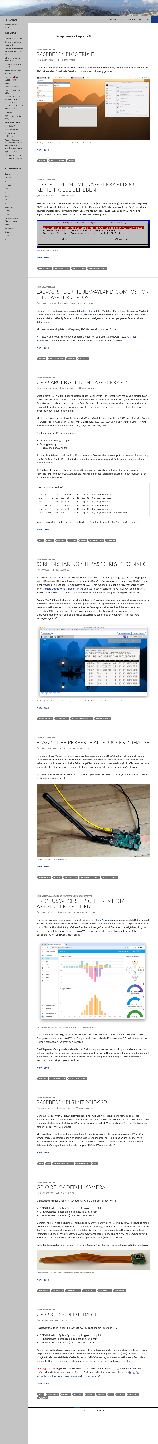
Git (6, 181)
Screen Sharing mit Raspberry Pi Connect (93, 564)
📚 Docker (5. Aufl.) (13, 152)
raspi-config (79, 268)
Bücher (110, 20)
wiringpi (111, 540)
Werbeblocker (109, 877)
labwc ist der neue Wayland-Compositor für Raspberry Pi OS (93, 294)
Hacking (8, 185)
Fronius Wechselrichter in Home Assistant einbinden (82, 903)
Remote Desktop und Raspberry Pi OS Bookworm (69, 588)
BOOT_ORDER (44, 268)
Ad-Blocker (44, 877)
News (7, 214)
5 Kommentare (86, 1108)
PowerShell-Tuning (12, 122)
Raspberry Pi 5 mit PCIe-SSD (72, 1102)
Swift (7, 239)
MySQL (8, 211)
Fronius (42, 1079)
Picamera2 (58, 1291)
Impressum (144, 20)
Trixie (71, 161)
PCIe (41, 1164)
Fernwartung (45, 719)
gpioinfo (78, 1394)
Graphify (8, 112)
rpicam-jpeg (89, 1291)
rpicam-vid (120, 1291)
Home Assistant (103, 919)
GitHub (131, 336)
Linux (39, 49)
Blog (122, 20)
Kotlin (7, 196)
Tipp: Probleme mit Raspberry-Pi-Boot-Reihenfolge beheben (87, 187)
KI (5, 192)
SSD (95, 1164)
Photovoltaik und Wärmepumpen (60, 896)
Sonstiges (8, 235)
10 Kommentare (87, 912)
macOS (7, 203)
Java (6, 189)
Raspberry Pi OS (58, 161)
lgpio (83, 540)
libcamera (44, 1291)
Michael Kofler (67, 60)
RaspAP (57, 877)
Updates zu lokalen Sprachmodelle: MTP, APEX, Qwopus (13, 99)
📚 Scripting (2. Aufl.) (13, 38)
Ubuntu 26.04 (10, 126)
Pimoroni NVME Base (63, 1164)
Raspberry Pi (49, 49)
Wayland (84, 359)
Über (130, 20)
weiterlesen (44, 149)
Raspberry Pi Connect (82, 719)
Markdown (9, 207)
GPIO (41, 540)
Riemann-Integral (77, 1079)
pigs (111, 1394)
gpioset (42, 161)
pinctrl (120, 1394)
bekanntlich (87, 310)
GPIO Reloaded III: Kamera (71, 1187)
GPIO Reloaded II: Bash (66, 1314)
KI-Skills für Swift (11, 130)
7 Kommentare (87, 303)
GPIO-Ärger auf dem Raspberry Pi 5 (83, 382)
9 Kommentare (82, 748)
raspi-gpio (133, 1394)
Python (7, 224)
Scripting (8, 232)
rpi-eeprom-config (97, 268)
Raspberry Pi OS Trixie (65, 54)
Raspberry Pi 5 (96, 540)
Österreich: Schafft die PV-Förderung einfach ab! (14, 51)
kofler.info (11, 19)
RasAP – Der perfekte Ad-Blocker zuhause (93, 742)
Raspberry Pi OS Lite (90, 877)
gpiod (50, 540)
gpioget (61, 540)
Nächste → (103, 1410)
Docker (8, 174)
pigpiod (101, 1394)
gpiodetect (53, 1394)
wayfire (71, 359)
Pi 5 (48, 1164)
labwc (42, 359)
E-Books (8, 177)
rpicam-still (105, 1291)
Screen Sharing (103, 719)
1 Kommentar (88, 388)
